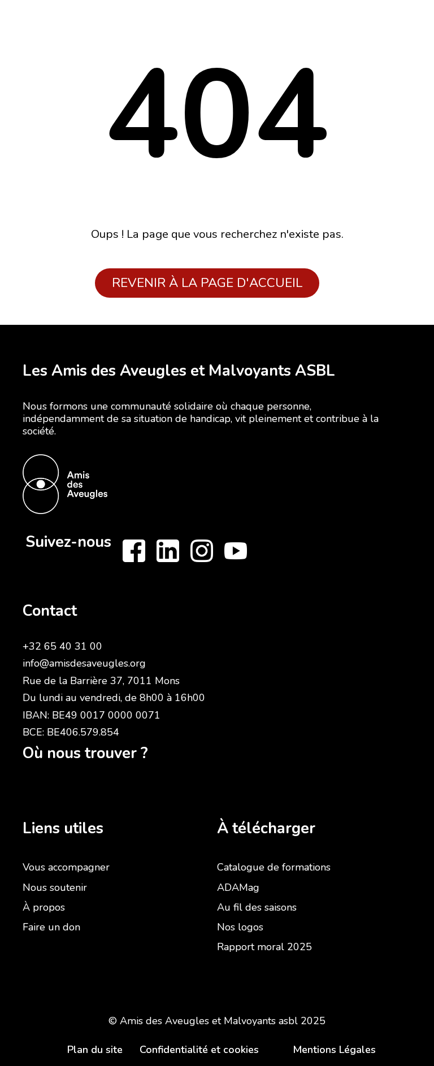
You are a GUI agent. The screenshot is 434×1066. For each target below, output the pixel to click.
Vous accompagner (66, 867)
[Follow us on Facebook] (134, 550)
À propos (44, 907)
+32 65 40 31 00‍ (62, 646)
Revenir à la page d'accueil (207, 282)
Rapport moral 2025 (264, 947)
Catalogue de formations (274, 867)
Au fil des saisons (257, 907)
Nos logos (240, 927)
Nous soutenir (55, 887)
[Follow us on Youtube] (235, 550)
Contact (50, 611)
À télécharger (266, 828)
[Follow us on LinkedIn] (168, 550)
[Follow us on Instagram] (201, 550)
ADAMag (238, 887)
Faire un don (51, 927)
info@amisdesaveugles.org (84, 663)
